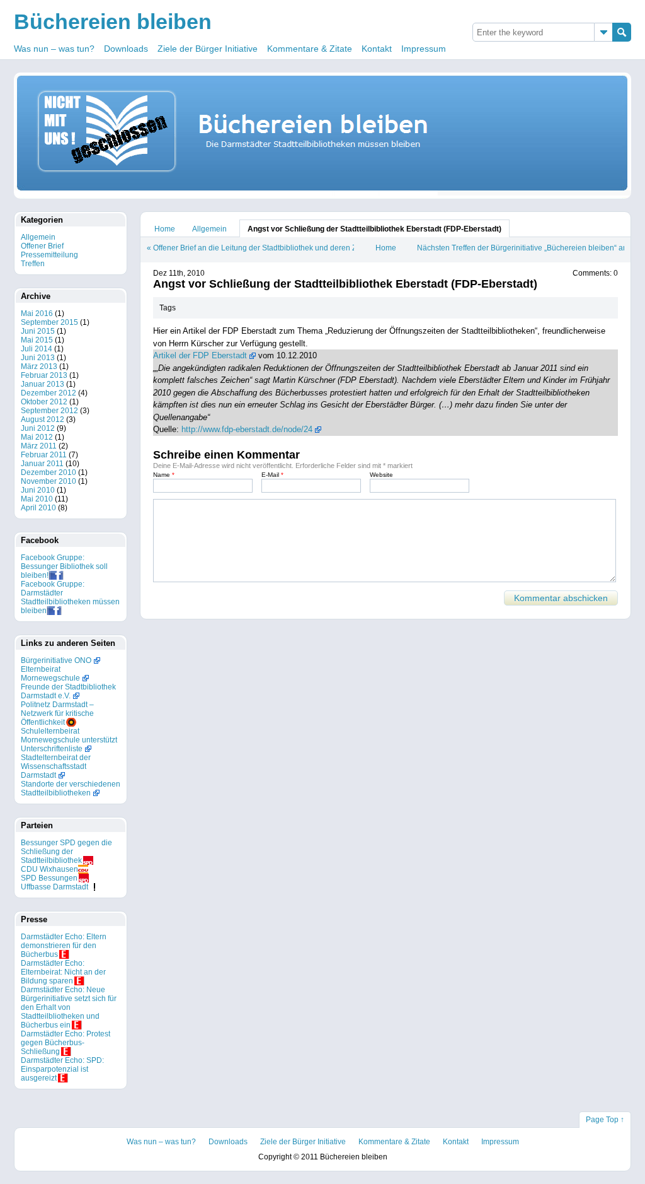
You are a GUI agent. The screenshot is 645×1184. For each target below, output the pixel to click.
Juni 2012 (38, 428)
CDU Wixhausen (49, 869)
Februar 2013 (44, 375)
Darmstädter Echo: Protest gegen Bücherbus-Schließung (65, 1042)
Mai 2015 (37, 340)
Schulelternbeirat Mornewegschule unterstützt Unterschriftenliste (69, 740)
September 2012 (49, 410)
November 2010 (48, 481)
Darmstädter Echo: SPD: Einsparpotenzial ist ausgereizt (62, 1069)
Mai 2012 (37, 437)
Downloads (126, 49)
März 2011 (39, 446)
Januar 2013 (42, 384)
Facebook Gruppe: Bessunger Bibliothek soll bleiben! (64, 566)
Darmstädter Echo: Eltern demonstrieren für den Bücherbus (63, 945)
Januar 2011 (42, 463)
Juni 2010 (38, 490)
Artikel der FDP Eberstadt (200, 355)
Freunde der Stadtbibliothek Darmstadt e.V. (68, 691)
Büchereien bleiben (113, 21)
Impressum (423, 49)
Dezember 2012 (48, 393)
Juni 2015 (38, 331)
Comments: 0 (595, 273)
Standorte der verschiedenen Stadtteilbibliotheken (70, 788)
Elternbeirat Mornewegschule (50, 674)
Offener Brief (42, 246)
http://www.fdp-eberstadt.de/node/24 (246, 429)
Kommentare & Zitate (309, 49)
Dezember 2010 (48, 472)
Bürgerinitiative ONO (56, 660)
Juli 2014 (36, 348)
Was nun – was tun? (54, 49)
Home (164, 229)
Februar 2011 (44, 454)
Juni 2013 (38, 357)
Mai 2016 (37, 313)
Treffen (33, 263)
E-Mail (272, 474)
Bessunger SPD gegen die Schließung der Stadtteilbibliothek (66, 851)
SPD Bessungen (49, 878)
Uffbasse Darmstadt (54, 886)
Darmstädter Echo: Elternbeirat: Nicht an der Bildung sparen (63, 972)
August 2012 (42, 419)
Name (163, 474)
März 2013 (39, 366)
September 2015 (49, 322)
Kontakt (377, 49)
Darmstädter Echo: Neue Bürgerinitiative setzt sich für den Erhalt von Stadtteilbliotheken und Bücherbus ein (69, 1007)
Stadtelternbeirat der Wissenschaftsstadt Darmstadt (56, 766)
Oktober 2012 (44, 401)
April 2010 (38, 507)
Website (381, 474)
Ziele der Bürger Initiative (207, 49)
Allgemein (209, 229)
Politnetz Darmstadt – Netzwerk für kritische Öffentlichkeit (57, 713)
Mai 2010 (37, 499)
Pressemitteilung (49, 254)
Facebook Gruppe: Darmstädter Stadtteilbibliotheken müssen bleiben (70, 597)
